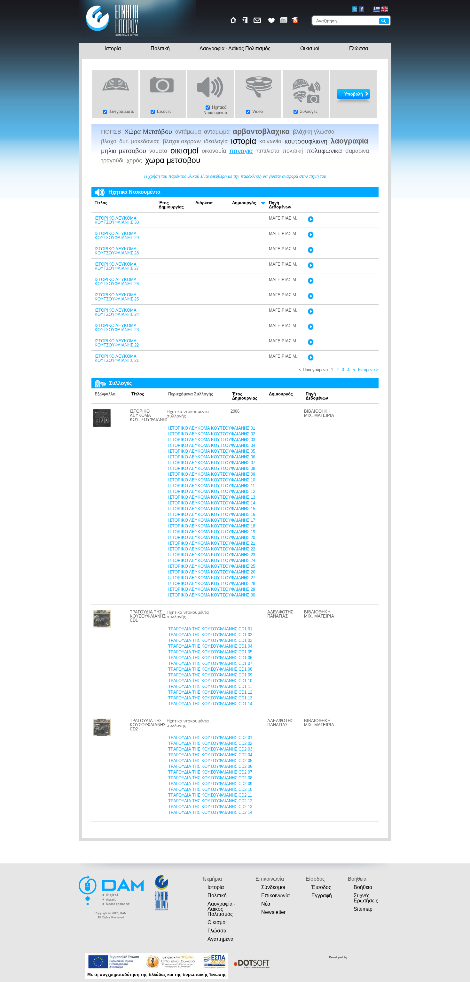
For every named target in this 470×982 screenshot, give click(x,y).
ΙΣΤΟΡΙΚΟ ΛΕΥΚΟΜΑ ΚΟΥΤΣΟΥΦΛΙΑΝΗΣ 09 (211, 474)
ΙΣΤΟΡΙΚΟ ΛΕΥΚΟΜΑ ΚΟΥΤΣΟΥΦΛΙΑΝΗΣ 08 (211, 468)
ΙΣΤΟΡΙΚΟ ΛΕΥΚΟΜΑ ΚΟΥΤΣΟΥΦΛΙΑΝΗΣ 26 (117, 281)
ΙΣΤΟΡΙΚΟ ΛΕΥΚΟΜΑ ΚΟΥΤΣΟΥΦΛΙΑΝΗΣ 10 (211, 480)
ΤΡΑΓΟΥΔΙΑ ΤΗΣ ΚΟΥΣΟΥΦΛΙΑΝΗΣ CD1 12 (210, 692)
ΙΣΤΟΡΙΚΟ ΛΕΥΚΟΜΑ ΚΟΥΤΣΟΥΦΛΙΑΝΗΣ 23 (117, 327)
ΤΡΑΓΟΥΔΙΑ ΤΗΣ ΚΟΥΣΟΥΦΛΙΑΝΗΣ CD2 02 (210, 743)
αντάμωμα (188, 132)
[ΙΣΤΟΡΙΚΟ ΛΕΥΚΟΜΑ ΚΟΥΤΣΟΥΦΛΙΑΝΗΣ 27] (310, 267)
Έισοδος (321, 887)
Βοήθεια (363, 887)
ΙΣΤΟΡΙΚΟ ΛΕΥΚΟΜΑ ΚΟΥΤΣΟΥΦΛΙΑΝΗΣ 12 (211, 491)
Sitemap (363, 909)
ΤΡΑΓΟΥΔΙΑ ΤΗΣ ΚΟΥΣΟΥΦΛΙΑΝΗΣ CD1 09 (210, 675)
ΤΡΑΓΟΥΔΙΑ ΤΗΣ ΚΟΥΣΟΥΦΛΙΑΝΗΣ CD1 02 (210, 635)
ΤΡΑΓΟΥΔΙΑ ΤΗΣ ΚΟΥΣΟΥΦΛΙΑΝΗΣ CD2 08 (210, 778)
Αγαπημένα (220, 939)
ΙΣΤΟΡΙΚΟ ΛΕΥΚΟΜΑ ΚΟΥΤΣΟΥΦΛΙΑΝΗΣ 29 (117, 235)
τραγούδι (112, 160)
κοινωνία (270, 141)
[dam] (112, 905)
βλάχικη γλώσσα (313, 132)
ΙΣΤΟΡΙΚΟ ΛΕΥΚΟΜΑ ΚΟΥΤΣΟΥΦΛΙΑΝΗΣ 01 (211, 428)
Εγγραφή (321, 895)
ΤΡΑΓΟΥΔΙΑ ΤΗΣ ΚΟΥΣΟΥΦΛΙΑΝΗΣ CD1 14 (210, 704)
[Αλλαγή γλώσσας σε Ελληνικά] (376, 9)
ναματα (158, 151)
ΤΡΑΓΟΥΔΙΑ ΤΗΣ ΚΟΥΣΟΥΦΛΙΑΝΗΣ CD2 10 (210, 789)
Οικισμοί (309, 48)
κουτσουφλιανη (306, 141)
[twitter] (354, 9)
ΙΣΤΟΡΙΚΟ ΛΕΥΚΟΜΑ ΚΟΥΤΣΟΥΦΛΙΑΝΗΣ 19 (211, 532)
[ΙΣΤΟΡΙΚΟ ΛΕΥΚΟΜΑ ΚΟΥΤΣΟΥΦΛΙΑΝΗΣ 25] (310, 297)
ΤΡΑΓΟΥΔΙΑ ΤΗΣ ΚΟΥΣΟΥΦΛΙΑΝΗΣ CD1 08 (210, 669)
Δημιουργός (244, 202)
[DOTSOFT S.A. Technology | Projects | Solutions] (250, 963)
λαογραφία (349, 141)
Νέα (265, 904)
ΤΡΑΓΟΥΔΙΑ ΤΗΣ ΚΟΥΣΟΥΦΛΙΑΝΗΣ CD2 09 (210, 784)
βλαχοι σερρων (182, 141)
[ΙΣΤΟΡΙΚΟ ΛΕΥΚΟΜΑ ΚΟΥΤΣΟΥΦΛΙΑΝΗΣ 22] (310, 343)
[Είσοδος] (245, 20)
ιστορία (243, 141)
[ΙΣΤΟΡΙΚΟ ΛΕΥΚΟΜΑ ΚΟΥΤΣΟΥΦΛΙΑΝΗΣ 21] (310, 359)
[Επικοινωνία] (258, 20)
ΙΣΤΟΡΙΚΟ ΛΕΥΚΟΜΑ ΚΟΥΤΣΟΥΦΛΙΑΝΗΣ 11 (211, 486)
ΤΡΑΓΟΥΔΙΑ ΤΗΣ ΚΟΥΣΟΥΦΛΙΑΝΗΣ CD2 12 (210, 801)
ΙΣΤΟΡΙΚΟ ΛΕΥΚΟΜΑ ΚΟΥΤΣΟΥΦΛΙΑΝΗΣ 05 (211, 451)
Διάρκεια (204, 202)
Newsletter (273, 912)
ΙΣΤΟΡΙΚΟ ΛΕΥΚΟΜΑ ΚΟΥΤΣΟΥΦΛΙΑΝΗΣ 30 (117, 220)
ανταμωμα (217, 132)
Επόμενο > (368, 369)
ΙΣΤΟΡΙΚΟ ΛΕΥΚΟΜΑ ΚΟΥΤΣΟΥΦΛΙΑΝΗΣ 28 (117, 250)
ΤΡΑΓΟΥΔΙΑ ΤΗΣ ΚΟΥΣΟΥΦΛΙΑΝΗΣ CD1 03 (210, 640)
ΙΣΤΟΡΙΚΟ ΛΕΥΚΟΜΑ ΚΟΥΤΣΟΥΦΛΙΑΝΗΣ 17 (211, 520)
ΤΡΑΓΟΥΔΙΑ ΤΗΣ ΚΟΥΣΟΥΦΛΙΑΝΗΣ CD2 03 (210, 749)
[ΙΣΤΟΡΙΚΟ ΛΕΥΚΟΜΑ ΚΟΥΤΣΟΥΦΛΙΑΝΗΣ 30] (310, 221)
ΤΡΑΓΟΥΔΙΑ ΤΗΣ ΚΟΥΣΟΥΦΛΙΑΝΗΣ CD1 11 (210, 686)
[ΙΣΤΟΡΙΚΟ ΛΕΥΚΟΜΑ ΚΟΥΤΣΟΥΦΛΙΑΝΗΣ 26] (310, 282)
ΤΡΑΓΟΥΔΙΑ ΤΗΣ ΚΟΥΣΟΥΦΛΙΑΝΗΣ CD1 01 (210, 629)
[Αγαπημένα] (271, 20)
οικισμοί (184, 151)
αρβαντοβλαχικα (261, 132)
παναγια (241, 150)
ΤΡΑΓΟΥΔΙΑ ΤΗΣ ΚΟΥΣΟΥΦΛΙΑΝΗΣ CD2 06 (210, 766)
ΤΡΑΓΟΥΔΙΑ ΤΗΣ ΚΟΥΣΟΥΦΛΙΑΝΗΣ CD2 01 (210, 738)
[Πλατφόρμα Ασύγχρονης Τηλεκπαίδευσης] (295, 20)
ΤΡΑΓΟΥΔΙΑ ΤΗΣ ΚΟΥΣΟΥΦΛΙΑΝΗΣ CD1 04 (210, 646)
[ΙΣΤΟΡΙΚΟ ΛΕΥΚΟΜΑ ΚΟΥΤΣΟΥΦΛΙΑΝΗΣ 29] (310, 236)
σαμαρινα (357, 151)
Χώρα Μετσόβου (148, 131)
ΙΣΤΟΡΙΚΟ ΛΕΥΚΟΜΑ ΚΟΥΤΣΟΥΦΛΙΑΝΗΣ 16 (211, 514)
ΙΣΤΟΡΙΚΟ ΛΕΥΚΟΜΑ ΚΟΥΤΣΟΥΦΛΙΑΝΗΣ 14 (211, 503)
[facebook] (361, 9)
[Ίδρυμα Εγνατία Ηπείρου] (112, 37)
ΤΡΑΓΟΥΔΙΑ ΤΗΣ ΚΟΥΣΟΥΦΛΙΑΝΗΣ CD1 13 (210, 698)
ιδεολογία (216, 141)
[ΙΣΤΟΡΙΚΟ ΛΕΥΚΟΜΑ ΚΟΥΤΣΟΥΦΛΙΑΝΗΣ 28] (310, 251)
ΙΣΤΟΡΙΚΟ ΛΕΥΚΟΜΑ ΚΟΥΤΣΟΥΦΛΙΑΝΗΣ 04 (211, 445)
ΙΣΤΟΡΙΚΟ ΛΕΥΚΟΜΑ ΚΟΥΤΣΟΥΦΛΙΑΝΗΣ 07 (211, 463)
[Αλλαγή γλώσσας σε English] (384, 9)
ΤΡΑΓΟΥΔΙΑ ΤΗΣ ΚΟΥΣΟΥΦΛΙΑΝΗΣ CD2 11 (210, 795)
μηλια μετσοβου (123, 150)
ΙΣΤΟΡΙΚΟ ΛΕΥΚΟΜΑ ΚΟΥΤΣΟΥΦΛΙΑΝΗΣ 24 (117, 312)
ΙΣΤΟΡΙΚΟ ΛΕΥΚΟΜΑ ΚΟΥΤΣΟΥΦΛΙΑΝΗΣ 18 (211, 526)
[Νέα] (283, 20)
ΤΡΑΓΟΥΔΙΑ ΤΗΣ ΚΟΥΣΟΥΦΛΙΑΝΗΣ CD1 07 (210, 663)
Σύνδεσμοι (273, 887)
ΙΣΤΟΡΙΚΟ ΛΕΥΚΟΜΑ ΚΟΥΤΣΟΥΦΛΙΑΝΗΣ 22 (117, 343)
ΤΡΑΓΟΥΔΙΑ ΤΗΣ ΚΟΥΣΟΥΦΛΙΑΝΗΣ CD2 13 (210, 807)
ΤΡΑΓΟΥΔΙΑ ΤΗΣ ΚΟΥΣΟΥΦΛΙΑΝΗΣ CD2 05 (210, 761)
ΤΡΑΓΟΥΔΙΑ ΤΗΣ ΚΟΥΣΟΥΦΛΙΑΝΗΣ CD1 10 (210, 681)
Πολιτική (160, 48)
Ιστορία (113, 48)
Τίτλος (101, 202)
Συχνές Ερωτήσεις (366, 898)
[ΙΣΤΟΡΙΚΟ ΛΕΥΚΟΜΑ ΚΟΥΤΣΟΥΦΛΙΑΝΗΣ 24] (310, 313)
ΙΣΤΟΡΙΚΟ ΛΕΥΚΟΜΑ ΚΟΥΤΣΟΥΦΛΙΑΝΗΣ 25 (117, 296)
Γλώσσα (358, 48)
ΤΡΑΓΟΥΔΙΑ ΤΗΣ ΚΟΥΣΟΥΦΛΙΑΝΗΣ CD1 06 (210, 658)
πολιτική (293, 151)
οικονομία (214, 151)
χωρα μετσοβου (172, 160)
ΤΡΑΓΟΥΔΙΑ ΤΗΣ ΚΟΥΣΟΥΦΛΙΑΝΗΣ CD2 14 (210, 812)
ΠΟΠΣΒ (111, 132)
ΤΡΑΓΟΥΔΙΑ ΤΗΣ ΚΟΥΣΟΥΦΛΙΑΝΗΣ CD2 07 (210, 772)
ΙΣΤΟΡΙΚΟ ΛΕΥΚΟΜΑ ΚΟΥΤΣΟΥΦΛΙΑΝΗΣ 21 (117, 358)
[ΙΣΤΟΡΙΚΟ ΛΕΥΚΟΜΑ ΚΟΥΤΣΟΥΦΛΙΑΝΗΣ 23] (310, 328)
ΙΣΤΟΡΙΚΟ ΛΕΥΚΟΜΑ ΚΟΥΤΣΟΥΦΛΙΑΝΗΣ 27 (117, 266)
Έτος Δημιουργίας (171, 204)
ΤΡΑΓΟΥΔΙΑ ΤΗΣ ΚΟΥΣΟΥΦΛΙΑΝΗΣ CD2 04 (210, 755)
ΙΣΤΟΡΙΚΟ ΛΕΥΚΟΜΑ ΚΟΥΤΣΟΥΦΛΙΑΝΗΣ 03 (211, 440)
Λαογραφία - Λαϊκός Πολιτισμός (235, 48)
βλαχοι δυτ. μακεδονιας (130, 141)
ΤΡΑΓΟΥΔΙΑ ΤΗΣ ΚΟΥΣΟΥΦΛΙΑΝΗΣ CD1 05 (210, 652)
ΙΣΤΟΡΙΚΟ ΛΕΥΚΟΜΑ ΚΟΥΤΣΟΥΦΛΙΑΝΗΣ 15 (211, 509)
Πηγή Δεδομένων (280, 204)
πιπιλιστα (267, 151)
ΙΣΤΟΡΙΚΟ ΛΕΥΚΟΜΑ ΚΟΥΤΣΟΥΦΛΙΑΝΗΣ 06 (211, 457)
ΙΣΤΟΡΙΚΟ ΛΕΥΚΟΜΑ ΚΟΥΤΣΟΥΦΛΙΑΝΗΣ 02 (211, 434)
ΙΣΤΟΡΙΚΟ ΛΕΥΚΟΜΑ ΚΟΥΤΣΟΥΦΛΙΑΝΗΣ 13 (211, 497)
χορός (134, 160)
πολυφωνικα (324, 150)
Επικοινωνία (275, 895)
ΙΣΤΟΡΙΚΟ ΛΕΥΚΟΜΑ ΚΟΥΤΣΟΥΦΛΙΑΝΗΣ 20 (211, 537)
